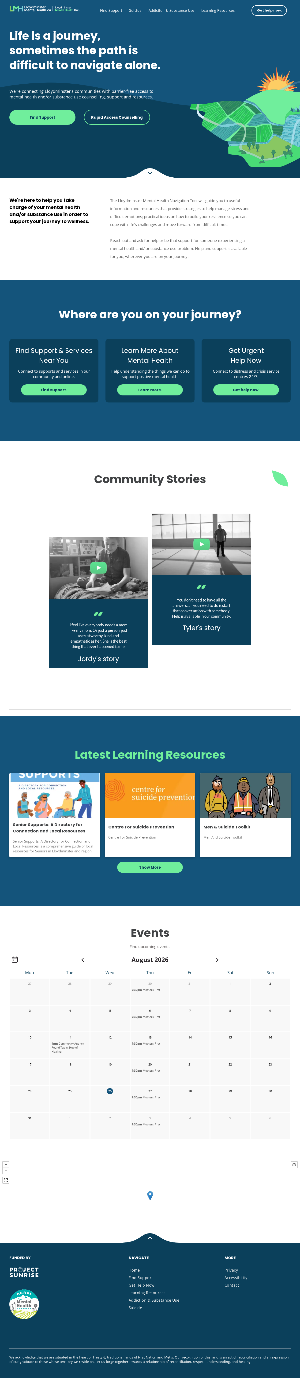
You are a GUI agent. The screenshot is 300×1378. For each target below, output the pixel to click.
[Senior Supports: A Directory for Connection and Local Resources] (54, 795)
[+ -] (150, 1201)
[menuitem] (111, 10)
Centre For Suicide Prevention (141, 827)
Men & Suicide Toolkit (227, 827)
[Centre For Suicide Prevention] (150, 795)
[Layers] (294, 1165)
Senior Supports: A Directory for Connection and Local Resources (49, 828)
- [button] (6, 1171)
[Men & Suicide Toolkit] (245, 795)
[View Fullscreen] (6, 1180)
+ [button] (6, 1165)
